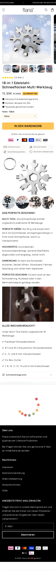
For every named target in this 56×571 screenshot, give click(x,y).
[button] (3, 10)
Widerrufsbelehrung (12, 478)
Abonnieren (28, 534)
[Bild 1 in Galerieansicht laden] (7, 68)
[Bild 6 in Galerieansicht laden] (32, 68)
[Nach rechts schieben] (54, 69)
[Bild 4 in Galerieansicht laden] (16, 68)
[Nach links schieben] (2, 69)
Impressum (7, 467)
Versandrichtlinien (11, 484)
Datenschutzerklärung (13, 473)
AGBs (5, 490)
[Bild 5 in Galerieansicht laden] (24, 68)
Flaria (24, 558)
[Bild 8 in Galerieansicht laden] (49, 68)
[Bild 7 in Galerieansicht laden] (41, 68)
